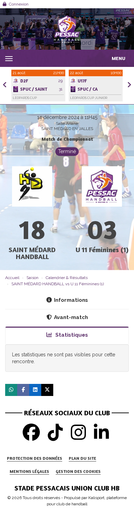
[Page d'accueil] (67, 29)
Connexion (19, 4)
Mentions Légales (29, 471)
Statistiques (71, 335)
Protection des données (34, 458)
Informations (71, 300)
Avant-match (71, 317)
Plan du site (82, 458)
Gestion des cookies (78, 471)
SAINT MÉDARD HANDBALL (32, 253)
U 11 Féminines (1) (102, 249)
